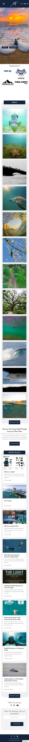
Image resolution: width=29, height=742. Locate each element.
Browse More (14, 422)
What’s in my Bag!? (9, 472)
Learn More (14, 443)
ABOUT (5, 47)
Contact (18, 740)
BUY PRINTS (14, 47)
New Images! (7, 501)
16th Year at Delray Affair (11, 526)
